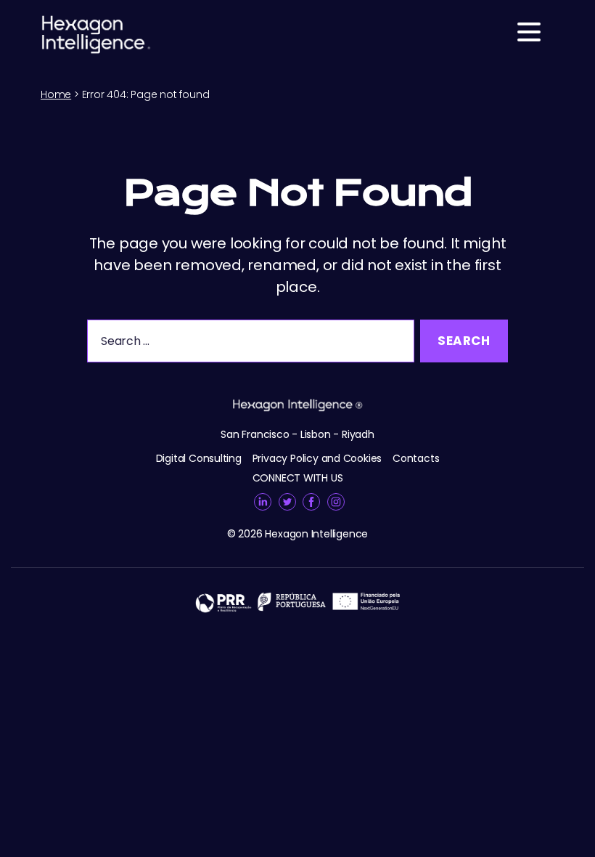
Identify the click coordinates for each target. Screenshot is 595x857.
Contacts (416, 458)
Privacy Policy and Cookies (317, 458)
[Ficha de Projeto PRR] (297, 601)
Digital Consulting (199, 458)
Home (56, 94)
